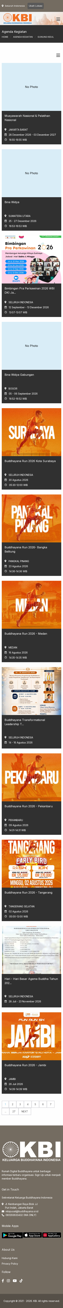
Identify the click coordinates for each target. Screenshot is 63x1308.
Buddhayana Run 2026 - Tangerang (28, 892)
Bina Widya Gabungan (19, 374)
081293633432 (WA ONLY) (21, 1215)
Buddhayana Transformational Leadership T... (25, 722)
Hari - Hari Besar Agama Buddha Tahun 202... (31, 981)
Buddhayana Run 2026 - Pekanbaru (29, 806)
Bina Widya (12, 202)
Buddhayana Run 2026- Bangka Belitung (26, 549)
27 (13, 1111)
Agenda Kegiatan (23, 37)
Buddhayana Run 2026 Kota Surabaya (30, 461)
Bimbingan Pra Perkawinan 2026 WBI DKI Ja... (30, 290)
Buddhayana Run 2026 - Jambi (25, 1065)
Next (25, 1111)
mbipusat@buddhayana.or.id (22, 1211)
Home (5, 37)
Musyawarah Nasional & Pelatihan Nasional (27, 118)
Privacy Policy (10, 1263)
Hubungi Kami (10, 1258)
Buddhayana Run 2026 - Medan (26, 633)
